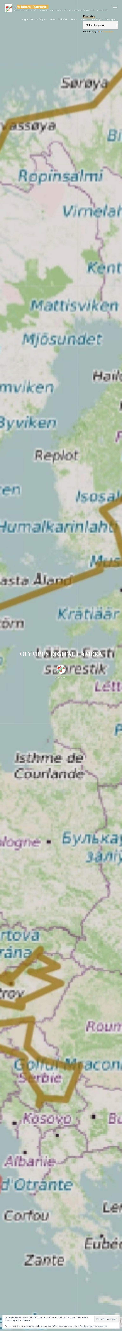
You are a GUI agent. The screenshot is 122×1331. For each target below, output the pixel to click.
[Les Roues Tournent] (8, 7)
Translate (108, 31)
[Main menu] (114, 7)
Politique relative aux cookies (93, 1326)
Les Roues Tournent (30, 7)
